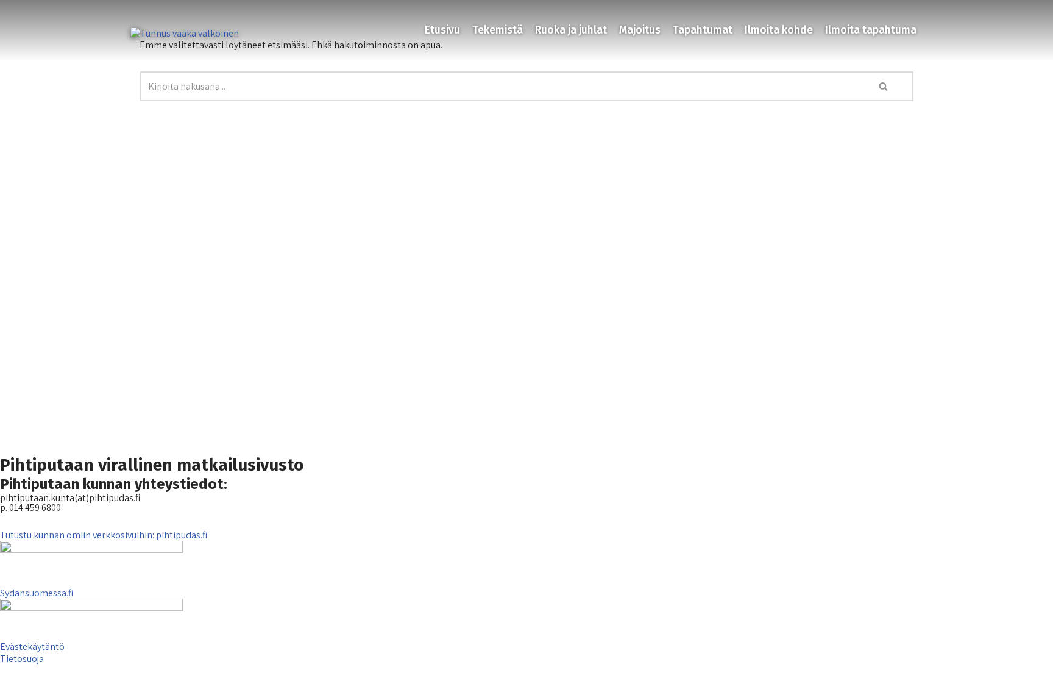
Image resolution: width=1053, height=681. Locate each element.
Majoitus (640, 30)
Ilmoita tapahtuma (870, 30)
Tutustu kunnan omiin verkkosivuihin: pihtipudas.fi (103, 535)
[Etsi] (884, 86)
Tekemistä (497, 30)
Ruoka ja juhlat (571, 30)
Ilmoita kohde (779, 30)
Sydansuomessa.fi (36, 593)
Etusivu (442, 30)
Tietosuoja (22, 658)
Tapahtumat (702, 30)
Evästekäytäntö (32, 646)
